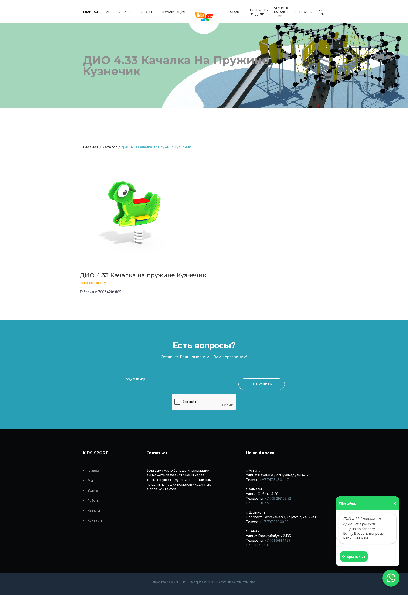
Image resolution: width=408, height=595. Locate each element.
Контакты (304, 12)
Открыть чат (354, 556)
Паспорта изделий (259, 11)
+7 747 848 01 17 (275, 479)
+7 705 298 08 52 (278, 498)
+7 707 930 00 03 (275, 521)
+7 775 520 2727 (259, 503)
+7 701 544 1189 (277, 540)
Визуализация (172, 12)
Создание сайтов (230, 582)
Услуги (125, 12)
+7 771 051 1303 (259, 545)
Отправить (261, 384)
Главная (90, 12)
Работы (145, 12)
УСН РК (322, 11)
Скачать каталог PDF (281, 11)
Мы (108, 12)
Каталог (235, 12)
